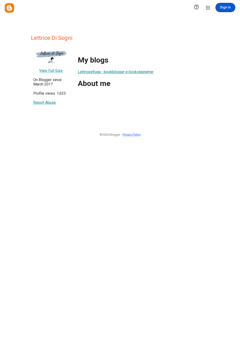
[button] (196, 7)
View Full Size (51, 70)
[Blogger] (9, 8)
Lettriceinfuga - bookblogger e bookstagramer (116, 72)
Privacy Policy (132, 134)
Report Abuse (44, 102)
